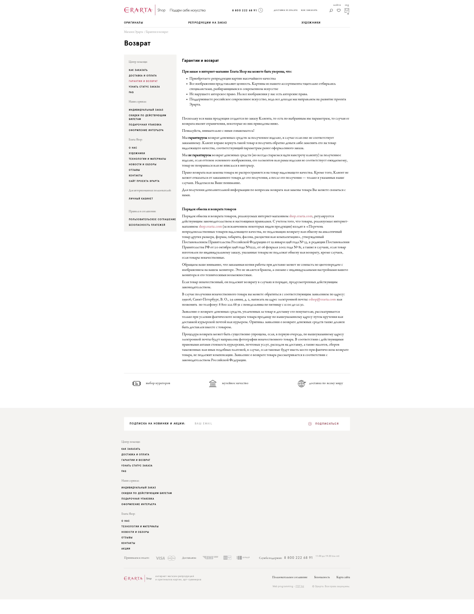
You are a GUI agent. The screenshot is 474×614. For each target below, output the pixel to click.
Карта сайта (343, 577)
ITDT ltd (300, 586)
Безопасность (322, 577)
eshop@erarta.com (322, 300)
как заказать (309, 10)
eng (347, 5)
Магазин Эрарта (133, 32)
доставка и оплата (286, 10)
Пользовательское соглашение (290, 577)
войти (337, 5)
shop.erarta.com (301, 216)
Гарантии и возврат (157, 32)
